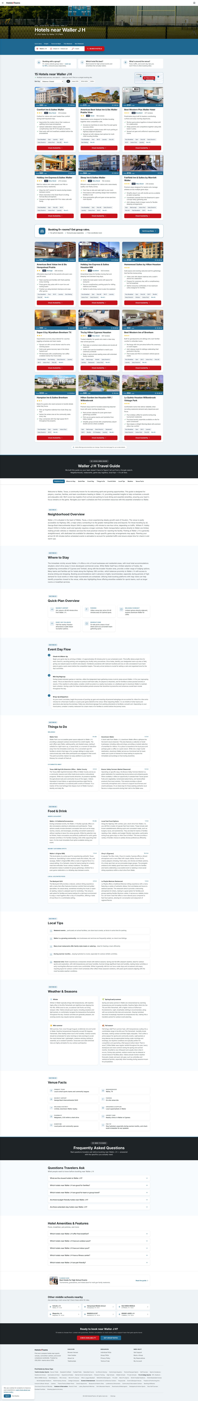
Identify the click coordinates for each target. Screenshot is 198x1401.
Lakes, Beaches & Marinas (86, 1386)
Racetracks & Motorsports (119, 1386)
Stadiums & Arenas (40, 1375)
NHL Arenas (63, 1378)
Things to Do (101, 481)
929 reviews (105, 270)
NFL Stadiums (156, 1375)
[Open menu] (3, 3)
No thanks (15, 1396)
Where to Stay (70, 481)
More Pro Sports (124, 1378)
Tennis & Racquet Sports (131, 1372)
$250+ (92, 81)
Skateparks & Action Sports (137, 1386)
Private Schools (131, 1375)
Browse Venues (44, 25)
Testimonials (72, 1361)
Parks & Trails (73, 1386)
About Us (71, 1358)
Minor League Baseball (88, 1378)
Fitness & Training (99, 1375)
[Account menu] (194, 3)
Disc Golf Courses (152, 1386)
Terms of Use (105, 1361)
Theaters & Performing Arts (151, 1380)
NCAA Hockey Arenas (59, 1380)
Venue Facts (140, 481)
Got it (7, 1396)
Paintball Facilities (40, 1389)
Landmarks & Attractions (113, 1383)
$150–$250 (84, 81)
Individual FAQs (106, 1352)
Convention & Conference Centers (106, 1380)
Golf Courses (144, 1372)
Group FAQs (105, 1355)
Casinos (53, 1383)
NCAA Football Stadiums (138, 1378)
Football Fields (77, 1372)
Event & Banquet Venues (134, 1380)
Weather (130, 481)
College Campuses (73, 1380)
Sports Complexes (155, 1372)
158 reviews (100, 116)
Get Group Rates (148, 231)
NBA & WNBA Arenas (41, 1378)
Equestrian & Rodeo (67, 1375)
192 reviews (106, 181)
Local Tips (121, 481)
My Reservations (139, 1358)
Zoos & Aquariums (81, 1383)
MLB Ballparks (53, 1378)
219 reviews (150, 184)
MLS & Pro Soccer (74, 1378)
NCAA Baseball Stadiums (44, 1380)
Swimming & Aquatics (115, 1372)
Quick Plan (81, 481)
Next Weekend (79, 43)
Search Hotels (96, 49)
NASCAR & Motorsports (103, 1378)
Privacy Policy (105, 1358)
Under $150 (75, 81)
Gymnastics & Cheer (54, 1375)
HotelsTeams (13, 3)
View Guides (72, 1355)
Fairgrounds (121, 1380)
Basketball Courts (89, 1372)
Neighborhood (59, 481)
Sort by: (37, 81)
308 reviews (59, 270)
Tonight (46, 43)
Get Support (138, 1352)
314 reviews (62, 113)
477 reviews (149, 113)
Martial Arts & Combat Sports (83, 1375)
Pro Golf (115, 1378)
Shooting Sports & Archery (55, 1389)
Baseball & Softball (65, 1372)
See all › (66, 142)
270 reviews (62, 181)
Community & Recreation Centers (132, 1383)
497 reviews (106, 336)
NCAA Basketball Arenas (154, 1378)
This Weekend (68, 43)
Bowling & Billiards (149, 1383)
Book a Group (138, 1355)
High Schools (110, 1375)
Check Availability (88, 1338)
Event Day (90, 481)
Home (36, 25)
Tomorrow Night (56, 43)
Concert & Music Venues (42, 1383)
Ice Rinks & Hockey (101, 1372)
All (68, 81)
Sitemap (112, 1396)
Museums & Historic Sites (96, 1383)
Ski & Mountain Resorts (103, 1386)
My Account (138, 1361)
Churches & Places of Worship (43, 1386)
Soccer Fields (54, 1372)
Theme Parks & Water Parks (66, 1383)
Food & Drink (112, 481)
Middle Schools (54, 25)
